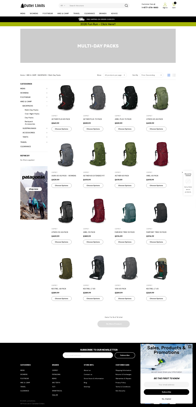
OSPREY (55, 370)
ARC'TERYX (56, 383)
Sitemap (87, 387)
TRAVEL (23, 387)
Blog (85, 383)
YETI (53, 387)
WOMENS (23, 374)
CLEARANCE (24, 391)
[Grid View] (169, 75)
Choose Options (61, 129)
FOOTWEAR (24, 378)
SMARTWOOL (57, 391)
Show (99, 75)
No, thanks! (166, 399)
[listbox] (152, 75)
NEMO (54, 378)
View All (55, 395)
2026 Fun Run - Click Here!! (98, 24)
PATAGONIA (56, 374)
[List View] (174, 75)
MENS (22, 370)
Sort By (135, 75)
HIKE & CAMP (25, 383)
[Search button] (126, 5)
